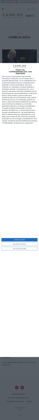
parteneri (9, 76)
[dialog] (19, 210)
